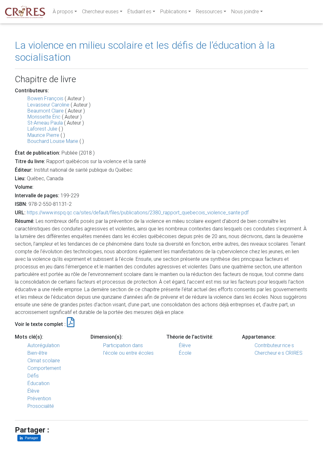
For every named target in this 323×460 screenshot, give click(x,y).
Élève (33, 391)
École (185, 353)
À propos (63, 12)
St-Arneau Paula (45, 123)
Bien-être (37, 353)
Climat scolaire (43, 361)
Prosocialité (40, 406)
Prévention (39, 399)
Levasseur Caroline (48, 105)
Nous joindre (245, 12)
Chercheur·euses (100, 12)
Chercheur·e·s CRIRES (278, 353)
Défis (33, 376)
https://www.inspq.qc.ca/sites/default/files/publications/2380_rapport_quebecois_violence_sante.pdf (138, 213)
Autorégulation (43, 345)
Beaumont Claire (45, 111)
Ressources (209, 12)
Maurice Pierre (43, 135)
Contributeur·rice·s (274, 345)
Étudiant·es (139, 12)
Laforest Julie (42, 129)
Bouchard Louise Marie (52, 141)
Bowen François (45, 98)
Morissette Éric (44, 117)
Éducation (38, 383)
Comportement (44, 368)
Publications (173, 12)
